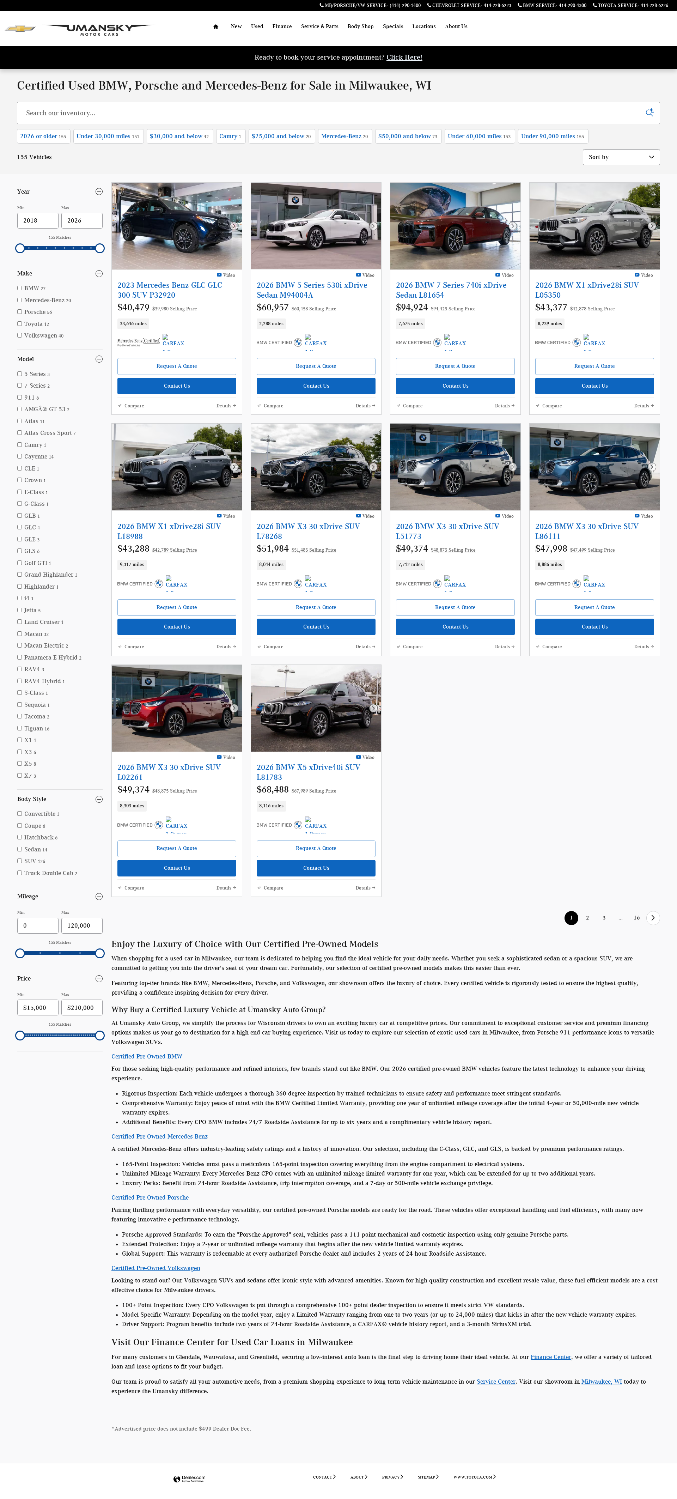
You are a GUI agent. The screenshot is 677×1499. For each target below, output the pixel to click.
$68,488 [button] (296, 789)
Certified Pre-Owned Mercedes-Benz (159, 1136)
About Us (456, 26)
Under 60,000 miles (479, 136)
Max (65, 207)
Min (21, 207)
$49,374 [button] (436, 548)
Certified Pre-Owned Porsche (150, 1197)
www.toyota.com (472, 1477)
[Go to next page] (653, 918)
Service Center (496, 1381)
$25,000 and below (281, 136)
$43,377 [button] (575, 307)
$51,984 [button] (296, 548)
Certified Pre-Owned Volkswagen (155, 1268)
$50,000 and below (407, 136)
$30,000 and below (179, 136)
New (236, 26)
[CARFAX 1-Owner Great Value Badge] (597, 583)
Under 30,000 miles (108, 136)
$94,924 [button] (436, 307)
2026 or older (43, 136)
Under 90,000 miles (552, 136)
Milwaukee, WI (601, 1381)
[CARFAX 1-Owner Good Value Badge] (176, 342)
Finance (282, 26)
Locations (424, 26)
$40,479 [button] (157, 307)
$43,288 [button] (157, 548)
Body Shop (361, 26)
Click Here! (404, 57)
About (357, 1477)
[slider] (20, 248)
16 (637, 918)
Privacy (391, 1477)
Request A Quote (177, 366)
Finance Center (551, 1356)
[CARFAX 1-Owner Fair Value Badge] (597, 342)
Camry (230, 136)
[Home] (20, 28)
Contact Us (177, 386)
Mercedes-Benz (344, 136)
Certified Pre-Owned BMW (146, 1056)
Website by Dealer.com (189, 1479)
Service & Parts (319, 26)
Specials (393, 26)
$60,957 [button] (296, 307)
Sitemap (426, 1477)
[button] (176, 324)
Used (257, 26)
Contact (322, 1477)
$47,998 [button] (575, 548)
